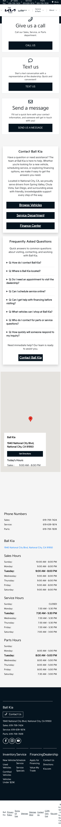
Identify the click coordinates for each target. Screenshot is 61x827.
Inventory (9, 754)
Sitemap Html (32, 813)
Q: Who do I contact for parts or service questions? (29, 322)
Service (21, 754)
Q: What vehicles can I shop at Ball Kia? (30, 311)
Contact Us (14, 714)
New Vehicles (9, 760)
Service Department (30, 215)
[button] (30, 419)
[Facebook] (6, 741)
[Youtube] (18, 741)
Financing (36, 754)
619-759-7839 (50, 529)
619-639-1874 (50, 524)
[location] (52, 2)
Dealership (50, 754)
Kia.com (47, 769)
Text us (30, 86)
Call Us (30, 45)
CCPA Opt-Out (47, 813)
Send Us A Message (30, 127)
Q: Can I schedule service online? (27, 291)
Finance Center (30, 226)
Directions (48, 764)
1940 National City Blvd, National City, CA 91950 (28, 547)
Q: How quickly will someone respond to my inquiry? (30, 334)
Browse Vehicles (30, 205)
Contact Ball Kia (31, 357)
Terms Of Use (17, 813)
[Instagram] (12, 741)
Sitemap (24, 814)
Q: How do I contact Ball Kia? (25, 262)
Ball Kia (4, 813)
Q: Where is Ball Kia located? (25, 271)
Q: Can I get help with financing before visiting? (29, 302)
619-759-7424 (50, 520)
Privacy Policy (10, 813)
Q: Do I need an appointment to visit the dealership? (30, 281)
